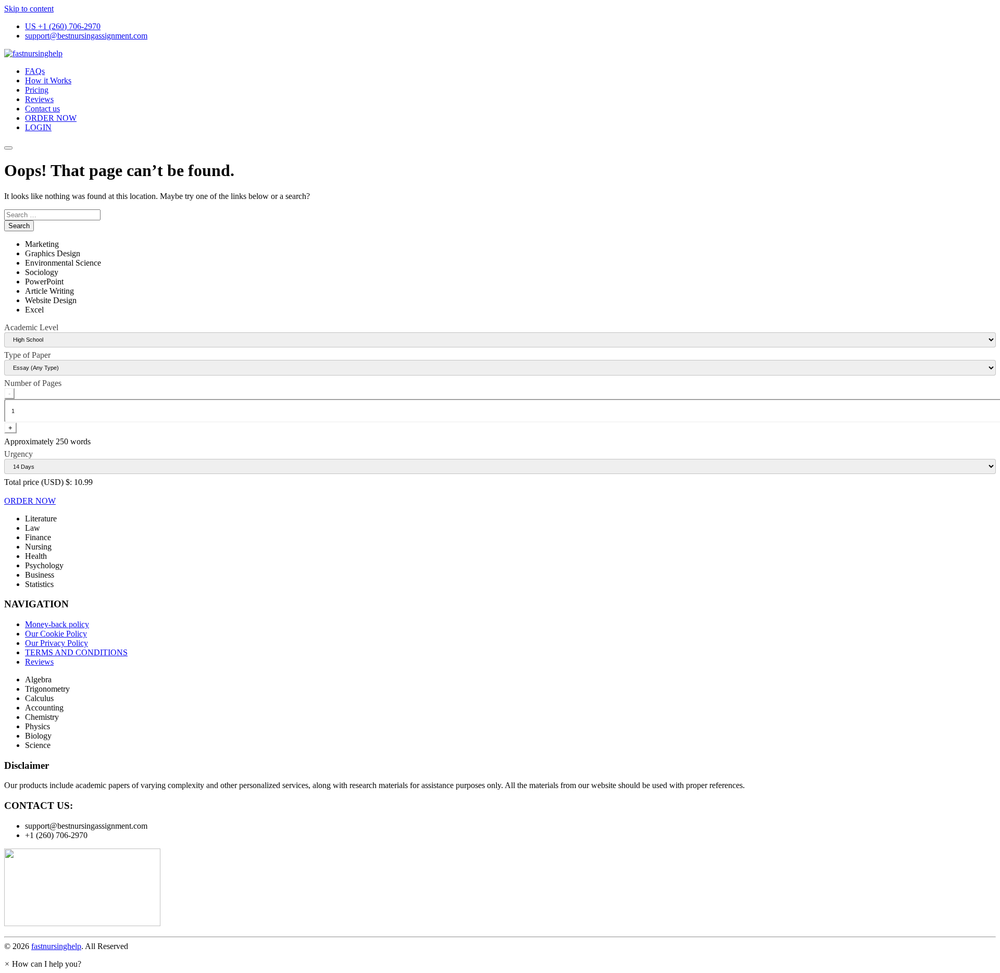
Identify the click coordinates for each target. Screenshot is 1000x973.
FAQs (35, 71)
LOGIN (38, 127)
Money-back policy (57, 624)
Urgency (18, 454)
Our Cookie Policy (56, 633)
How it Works (48, 80)
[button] (42, 963)
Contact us (42, 108)
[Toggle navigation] (8, 147)
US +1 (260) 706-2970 (63, 26)
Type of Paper (27, 355)
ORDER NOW (51, 118)
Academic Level (31, 327)
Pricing (36, 89)
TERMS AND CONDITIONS (76, 652)
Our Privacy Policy (56, 643)
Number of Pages (32, 383)
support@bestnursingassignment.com (86, 35)
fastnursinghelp (56, 946)
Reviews (39, 99)
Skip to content (29, 8)
